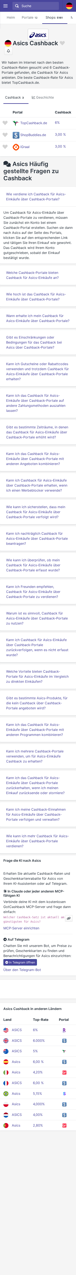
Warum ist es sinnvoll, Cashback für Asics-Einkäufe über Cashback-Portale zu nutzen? (37, 618)
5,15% (37, 1093)
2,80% (38, 1125)
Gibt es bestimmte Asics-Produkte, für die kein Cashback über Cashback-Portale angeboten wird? (37, 703)
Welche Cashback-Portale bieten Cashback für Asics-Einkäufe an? (32, 275)
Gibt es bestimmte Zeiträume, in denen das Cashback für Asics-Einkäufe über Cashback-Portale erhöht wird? (37, 432)
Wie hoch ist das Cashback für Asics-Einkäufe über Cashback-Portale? (36, 296)
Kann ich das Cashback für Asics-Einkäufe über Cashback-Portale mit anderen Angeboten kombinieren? (35, 459)
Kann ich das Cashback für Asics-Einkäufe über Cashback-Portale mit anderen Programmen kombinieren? (35, 729)
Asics (16, 1062)
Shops (54, 17)
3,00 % (60, 134)
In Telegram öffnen (22, 962)
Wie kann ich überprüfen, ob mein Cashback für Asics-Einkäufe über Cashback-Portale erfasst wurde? (33, 565)
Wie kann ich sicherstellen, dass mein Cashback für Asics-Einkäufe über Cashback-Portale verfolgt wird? (35, 512)
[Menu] (5, 6)
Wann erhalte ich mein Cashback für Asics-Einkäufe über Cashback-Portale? (37, 318)
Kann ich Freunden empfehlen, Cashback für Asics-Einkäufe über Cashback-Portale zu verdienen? (33, 592)
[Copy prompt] (69, 918)
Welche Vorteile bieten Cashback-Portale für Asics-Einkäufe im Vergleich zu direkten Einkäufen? (37, 676)
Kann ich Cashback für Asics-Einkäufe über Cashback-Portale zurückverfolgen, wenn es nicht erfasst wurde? (37, 647)
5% (35, 1051)
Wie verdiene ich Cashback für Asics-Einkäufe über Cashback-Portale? (36, 196)
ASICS (17, 1030)
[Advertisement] (38, 989)
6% (57, 122)
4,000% (39, 1104)
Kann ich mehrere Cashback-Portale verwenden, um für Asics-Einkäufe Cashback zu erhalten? (35, 756)
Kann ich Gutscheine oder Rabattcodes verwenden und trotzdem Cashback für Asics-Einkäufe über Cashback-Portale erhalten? (37, 371)
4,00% (38, 1115)
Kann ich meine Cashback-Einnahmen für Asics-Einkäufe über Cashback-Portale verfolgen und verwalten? (36, 814)
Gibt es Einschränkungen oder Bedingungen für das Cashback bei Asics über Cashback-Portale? (34, 342)
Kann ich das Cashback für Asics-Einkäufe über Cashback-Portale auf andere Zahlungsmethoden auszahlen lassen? (35, 403)
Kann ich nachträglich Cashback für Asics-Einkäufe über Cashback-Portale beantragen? (37, 538)
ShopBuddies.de (33, 135)
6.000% (39, 1040)
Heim (11, 17)
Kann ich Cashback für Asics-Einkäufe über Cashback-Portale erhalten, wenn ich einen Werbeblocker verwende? (36, 485)
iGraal (25, 147)
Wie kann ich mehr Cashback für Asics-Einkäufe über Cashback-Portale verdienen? (37, 841)
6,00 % (38, 1062)
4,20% (38, 1072)
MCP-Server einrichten (21, 928)
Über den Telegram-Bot (22, 970)
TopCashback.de (33, 123)
